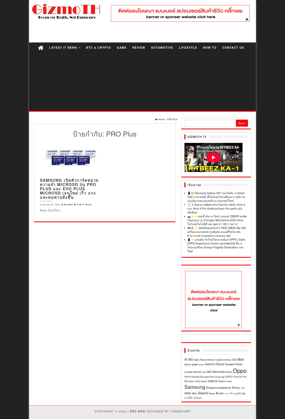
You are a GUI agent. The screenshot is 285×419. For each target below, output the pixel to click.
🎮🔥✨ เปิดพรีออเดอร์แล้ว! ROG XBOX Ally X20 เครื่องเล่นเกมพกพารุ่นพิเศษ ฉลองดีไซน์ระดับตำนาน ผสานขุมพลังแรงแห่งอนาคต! (216, 232)
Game (122, 47)
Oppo (240, 370)
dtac (240, 359)
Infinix (239, 364)
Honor (220, 364)
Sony (236, 387)
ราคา (226, 393)
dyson (187, 364)
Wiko (194, 393)
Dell (234, 359)
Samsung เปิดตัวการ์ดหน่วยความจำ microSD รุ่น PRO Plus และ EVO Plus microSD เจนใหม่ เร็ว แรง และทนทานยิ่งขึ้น (69, 188)
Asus (203, 359)
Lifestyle (188, 47)
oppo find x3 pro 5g (214, 376)
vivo (187, 392)
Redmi (221, 381)
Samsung (194, 386)
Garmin (210, 364)
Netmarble (218, 372)
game (201, 364)
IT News (87, 204)
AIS (190, 359)
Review (138, 47)
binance (210, 359)
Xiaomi (203, 392)
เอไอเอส (197, 397)
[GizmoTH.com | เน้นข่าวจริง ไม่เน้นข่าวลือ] (40, 47)
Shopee (211, 387)
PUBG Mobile (200, 381)
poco (191, 381)
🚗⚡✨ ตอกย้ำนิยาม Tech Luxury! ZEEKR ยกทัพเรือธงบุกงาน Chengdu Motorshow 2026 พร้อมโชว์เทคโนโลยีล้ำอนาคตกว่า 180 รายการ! (216, 220)
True (243, 387)
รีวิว (231, 393)
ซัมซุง (212, 393)
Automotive (162, 47)
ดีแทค (220, 393)
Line (204, 371)
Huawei (230, 364)
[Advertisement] (142, 81)
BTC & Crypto (98, 47)
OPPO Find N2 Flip (193, 376)
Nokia (229, 371)
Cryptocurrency (223, 359)
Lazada (188, 372)
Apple (196, 359)
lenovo (197, 372)
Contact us (233, 47)
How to (210, 47)
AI (185, 359)
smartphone (223, 387)
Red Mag (137, 411)
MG (209, 372)
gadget (195, 364)
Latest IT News (63, 47)
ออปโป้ (237, 393)
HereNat (68, 204)
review (229, 381)
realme (212, 380)
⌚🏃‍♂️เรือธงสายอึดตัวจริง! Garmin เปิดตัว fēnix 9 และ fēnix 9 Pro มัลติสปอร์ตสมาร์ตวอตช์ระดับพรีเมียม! (216, 208)
